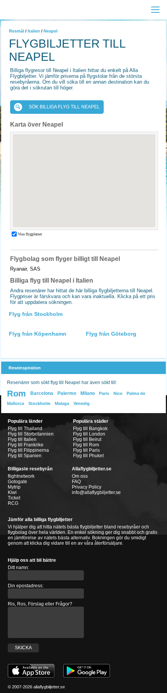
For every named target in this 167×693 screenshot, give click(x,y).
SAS (35, 269)
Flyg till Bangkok (90, 428)
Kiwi (12, 492)
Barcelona (41, 393)
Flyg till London (89, 434)
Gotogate (17, 481)
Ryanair (18, 269)
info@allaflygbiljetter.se (96, 492)
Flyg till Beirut (87, 439)
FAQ (76, 481)
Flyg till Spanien (25, 455)
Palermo (66, 393)
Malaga (62, 403)
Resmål (16, 31)
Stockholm (39, 403)
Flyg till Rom (86, 445)
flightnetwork (21, 476)
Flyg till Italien (22, 439)
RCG (13, 503)
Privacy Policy (86, 487)
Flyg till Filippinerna (28, 450)
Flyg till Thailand (25, 428)
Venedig (81, 403)
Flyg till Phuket (88, 455)
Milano (87, 393)
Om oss (80, 476)
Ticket (14, 498)
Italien (34, 31)
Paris (104, 393)
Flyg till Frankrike (25, 445)
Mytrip (14, 487)
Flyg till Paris (86, 450)
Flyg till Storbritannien (31, 434)
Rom (16, 393)
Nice (117, 393)
